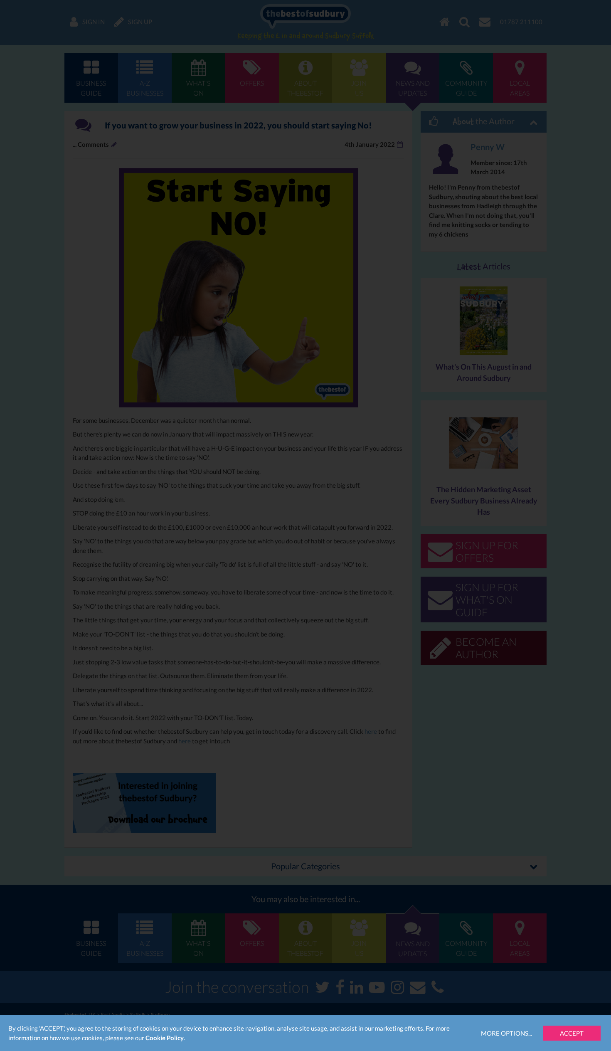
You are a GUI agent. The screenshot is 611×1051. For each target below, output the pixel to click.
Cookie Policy (164, 1037)
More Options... (506, 1033)
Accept (572, 1033)
